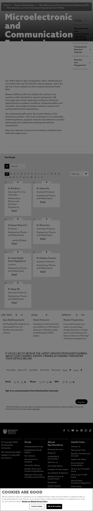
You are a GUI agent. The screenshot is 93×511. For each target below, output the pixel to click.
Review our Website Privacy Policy (34, 501)
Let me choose (36, 506)
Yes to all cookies (54, 506)
